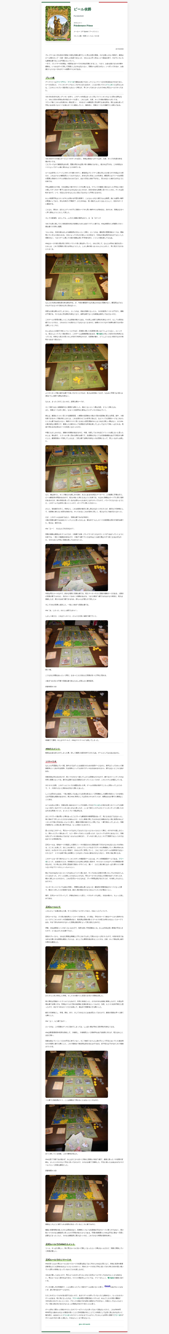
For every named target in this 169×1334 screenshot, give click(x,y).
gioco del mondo (84, 1324)
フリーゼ (75, 1298)
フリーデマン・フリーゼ (65, 82)
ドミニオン (110, 84)
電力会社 (99, 334)
